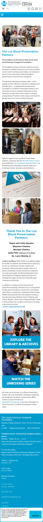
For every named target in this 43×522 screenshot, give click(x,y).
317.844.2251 (7, 492)
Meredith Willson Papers (31, 161)
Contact (5, 506)
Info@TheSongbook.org (11, 497)
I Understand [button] (35, 515)
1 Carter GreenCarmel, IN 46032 (8, 485)
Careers (5, 503)
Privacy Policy (9, 514)
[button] (1, 519)
